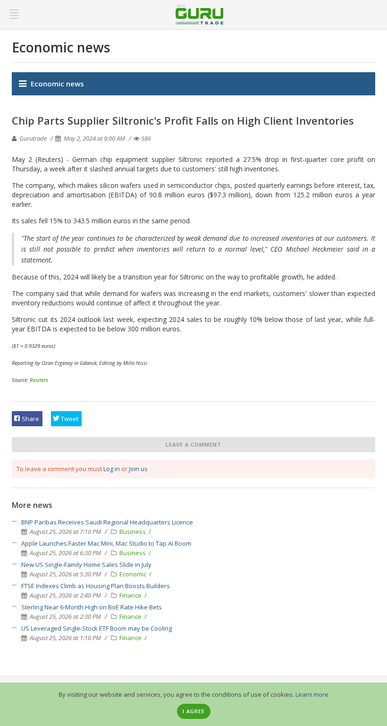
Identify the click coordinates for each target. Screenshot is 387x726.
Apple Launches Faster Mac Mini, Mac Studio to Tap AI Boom (106, 543)
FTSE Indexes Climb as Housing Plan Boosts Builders (95, 586)
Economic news (57, 83)
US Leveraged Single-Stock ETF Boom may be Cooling (96, 628)
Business (133, 531)
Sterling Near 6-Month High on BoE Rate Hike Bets (91, 607)
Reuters (39, 379)
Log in (111, 468)
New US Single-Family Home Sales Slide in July (86, 564)
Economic (133, 574)
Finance (131, 595)
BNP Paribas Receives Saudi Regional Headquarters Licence (107, 522)
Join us (138, 468)
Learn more (311, 694)
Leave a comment (193, 444)
